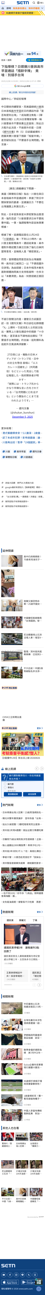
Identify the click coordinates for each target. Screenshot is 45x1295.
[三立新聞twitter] (28, 1274)
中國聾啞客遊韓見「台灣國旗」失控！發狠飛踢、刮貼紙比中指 (35, 1200)
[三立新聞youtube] (3, 1274)
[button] (34, 3)
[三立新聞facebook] (10, 1274)
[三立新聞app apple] (10, 1282)
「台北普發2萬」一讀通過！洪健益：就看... (24, 496)
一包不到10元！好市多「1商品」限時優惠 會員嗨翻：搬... (22, 894)
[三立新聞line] (22, 1274)
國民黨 (10, 920)
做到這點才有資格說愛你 (16, 501)
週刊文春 (9, 131)
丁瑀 (35, 920)
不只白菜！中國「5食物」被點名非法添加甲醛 (7, 1200)
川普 (38, 106)
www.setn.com (26, 1288)
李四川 (11, 787)
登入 (42, 2)
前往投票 (32, 794)
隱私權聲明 (6, 1288)
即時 (8, 8)
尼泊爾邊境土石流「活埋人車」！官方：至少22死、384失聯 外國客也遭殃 (8, 1172)
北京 (26, 123)
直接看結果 (13, 794)
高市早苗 (16, 111)
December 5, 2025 (22, 416)
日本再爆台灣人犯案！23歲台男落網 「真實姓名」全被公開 (21, 1144)
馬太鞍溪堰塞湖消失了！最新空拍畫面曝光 (24, 491)
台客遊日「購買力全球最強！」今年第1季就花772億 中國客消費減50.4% (36, 1144)
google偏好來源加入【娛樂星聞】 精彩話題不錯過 (23, 487)
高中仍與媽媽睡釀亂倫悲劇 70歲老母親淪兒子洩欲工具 (21, 1200)
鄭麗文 (22, 920)
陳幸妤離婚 (34, 8)
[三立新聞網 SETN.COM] (3, 8)
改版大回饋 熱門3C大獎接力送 (19, 482)
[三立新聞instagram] (16, 1274)
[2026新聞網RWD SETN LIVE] (3, 2)
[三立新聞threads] (35, 1274)
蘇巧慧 (11, 784)
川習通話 (9, 239)
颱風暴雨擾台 (19, 8)
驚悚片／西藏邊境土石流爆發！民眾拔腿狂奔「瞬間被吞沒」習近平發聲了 (7, 1144)
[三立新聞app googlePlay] (30, 1282)
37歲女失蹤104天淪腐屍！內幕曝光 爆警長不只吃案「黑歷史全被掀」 (21, 1172)
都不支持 (12, 791)
